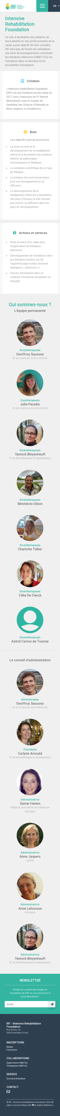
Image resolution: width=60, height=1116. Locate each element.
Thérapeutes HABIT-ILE (16, 1066)
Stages (9, 1047)
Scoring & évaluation (15, 1078)
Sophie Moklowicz (45, 1105)
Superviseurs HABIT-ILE (17, 1063)
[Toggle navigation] (42, 6)
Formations (11, 1050)
